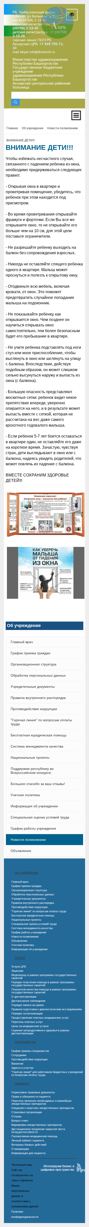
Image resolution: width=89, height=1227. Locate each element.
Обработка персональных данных (38, 675)
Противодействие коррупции (34, 709)
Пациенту (22, 1083)
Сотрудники (18, 1055)
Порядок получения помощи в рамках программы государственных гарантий (42, 984)
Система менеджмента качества (37, 746)
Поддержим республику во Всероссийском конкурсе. (32, 771)
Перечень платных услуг (27, 1021)
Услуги (20, 957)
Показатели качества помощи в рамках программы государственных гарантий (43, 991)
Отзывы (16, 1116)
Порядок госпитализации (27, 1013)
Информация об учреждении (34, 806)
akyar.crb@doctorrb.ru (37, 52)
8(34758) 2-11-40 (32, 20)
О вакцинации (20, 1148)
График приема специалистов (30, 1050)
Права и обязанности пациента (30, 1096)
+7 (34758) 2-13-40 (34, 26)
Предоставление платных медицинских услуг (40, 1017)
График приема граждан (30, 653)
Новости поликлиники (28, 840)
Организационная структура (33, 664)
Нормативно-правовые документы (33, 1092)
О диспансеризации (23, 996)
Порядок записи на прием (27, 1005)
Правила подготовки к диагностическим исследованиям (46, 1009)
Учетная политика (25, 795)
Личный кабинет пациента (27, 1140)
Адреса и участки (22, 1067)
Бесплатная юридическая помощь (39, 735)
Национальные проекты (30, 757)
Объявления (21, 851)
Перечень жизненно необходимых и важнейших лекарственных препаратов (41, 1102)
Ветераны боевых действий (28, 1144)
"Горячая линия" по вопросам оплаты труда (41, 722)
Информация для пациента (28, 1153)
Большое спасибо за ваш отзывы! (38, 784)
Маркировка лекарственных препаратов (36, 1124)
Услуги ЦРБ (18, 966)
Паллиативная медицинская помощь (34, 1136)
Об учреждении (26, 872)
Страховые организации (26, 1112)
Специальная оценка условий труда (40, 817)
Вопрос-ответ (19, 1120)
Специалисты (25, 1041)
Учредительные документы (33, 687)
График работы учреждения (33, 828)
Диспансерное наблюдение (28, 1000)
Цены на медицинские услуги (29, 1026)
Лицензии (17, 970)
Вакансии (17, 1063)
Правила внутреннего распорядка (38, 698)
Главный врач (22, 642)
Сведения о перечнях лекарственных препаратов (42, 1107)
